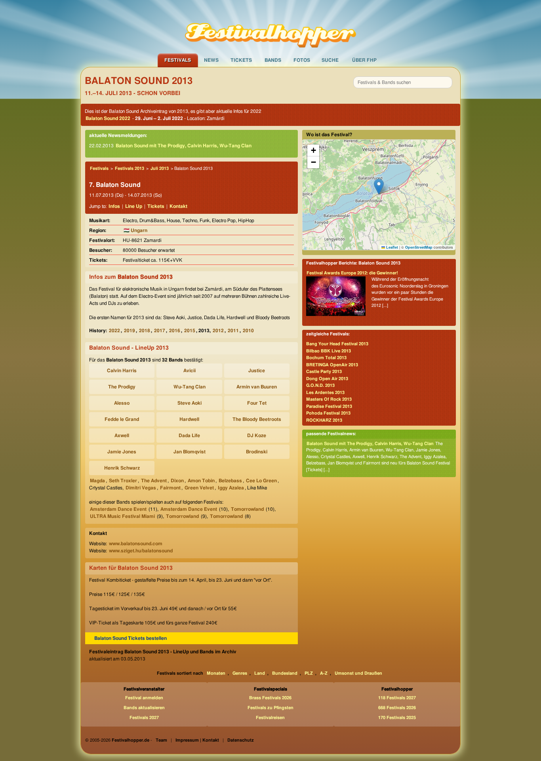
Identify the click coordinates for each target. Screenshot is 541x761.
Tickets (241, 60)
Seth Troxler (123, 480)
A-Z (324, 673)
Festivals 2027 (144, 717)
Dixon (177, 480)
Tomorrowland (247, 509)
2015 (189, 330)
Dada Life (189, 435)
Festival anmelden (144, 698)
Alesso (122, 403)
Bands (273, 60)
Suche (330, 60)
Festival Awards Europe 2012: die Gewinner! (352, 273)
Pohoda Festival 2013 (328, 413)
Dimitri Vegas (141, 487)
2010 (248, 330)
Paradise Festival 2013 (329, 406)
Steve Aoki (189, 403)
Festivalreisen (270, 717)
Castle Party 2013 (324, 371)
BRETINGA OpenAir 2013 (332, 365)
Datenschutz (240, 740)
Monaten (216, 673)
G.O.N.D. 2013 (320, 385)
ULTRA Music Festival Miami (122, 516)
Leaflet (391, 247)
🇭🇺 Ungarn (135, 230)
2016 (174, 330)
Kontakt (178, 206)
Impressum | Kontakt (197, 740)
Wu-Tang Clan (189, 386)
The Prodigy (121, 386)
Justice (256, 370)
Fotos (301, 60)
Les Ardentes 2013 (325, 392)
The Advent (154, 480)
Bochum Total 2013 (326, 358)
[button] (379, 187)
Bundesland (284, 673)
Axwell (121, 435)
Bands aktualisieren (144, 708)
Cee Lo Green (261, 480)
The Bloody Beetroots (256, 419)
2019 (129, 330)
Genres (239, 673)
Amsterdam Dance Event (118, 509)
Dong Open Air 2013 (327, 379)
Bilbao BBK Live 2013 (328, 351)
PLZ (309, 673)
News (211, 60)
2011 (233, 330)
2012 (218, 330)
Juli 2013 (159, 168)
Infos (114, 206)
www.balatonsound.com (135, 543)
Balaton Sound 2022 (108, 118)
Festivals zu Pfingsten (270, 708)
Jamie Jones (121, 451)
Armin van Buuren (256, 386)
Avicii (189, 370)
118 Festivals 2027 (397, 698)
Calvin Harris (122, 370)
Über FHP (364, 60)
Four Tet (257, 403)
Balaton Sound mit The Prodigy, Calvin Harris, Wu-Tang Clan (183, 145)
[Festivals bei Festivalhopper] (270, 26)
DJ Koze (256, 435)
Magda (97, 480)
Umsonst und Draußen (358, 673)
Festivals (177, 60)
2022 (114, 330)
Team (161, 740)
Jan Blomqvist (189, 451)
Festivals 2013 (129, 168)
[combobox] (402, 82)
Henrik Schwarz (122, 468)
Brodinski (256, 451)
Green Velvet (199, 487)
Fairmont (170, 487)
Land (259, 673)
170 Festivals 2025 (397, 717)
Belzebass (230, 480)
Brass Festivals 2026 (270, 698)
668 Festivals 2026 (397, 708)
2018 (144, 330)
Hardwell (189, 419)
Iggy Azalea (231, 487)
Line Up (133, 206)
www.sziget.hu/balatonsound (141, 550)
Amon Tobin (201, 480)
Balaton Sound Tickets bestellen (130, 638)
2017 (159, 330)
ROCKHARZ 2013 (324, 420)
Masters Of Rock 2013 (329, 399)
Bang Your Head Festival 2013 (337, 344)
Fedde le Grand (122, 419)
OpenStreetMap (418, 247)
